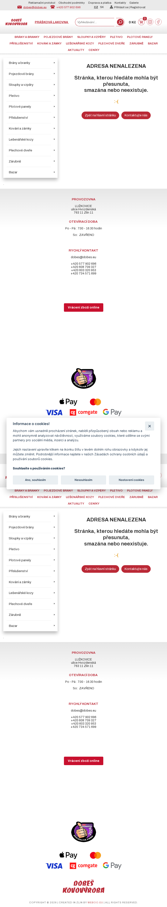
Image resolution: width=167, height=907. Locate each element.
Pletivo (116, 37)
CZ (96, 7)
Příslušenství (21, 43)
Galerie (134, 2)
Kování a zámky (49, 43)
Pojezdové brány (58, 37)
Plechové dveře (111, 43)
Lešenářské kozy (80, 43)
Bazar (153, 43)
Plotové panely (140, 37)
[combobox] (94, 22)
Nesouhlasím (83, 480)
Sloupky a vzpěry (91, 37)
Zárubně (136, 43)
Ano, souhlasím (35, 480)
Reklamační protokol (41, 2)
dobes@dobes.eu (35, 7)
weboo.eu (95, 902)
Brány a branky (27, 37)
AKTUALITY (76, 50)
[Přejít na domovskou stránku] (16, 24)
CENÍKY (94, 50)
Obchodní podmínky (71, 2)
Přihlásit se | (122, 7)
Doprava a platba (99, 2)
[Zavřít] (149, 426)
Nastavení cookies (131, 480)
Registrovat (137, 7)
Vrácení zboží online (83, 307)
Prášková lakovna (52, 22)
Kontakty (120, 2)
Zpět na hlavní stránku (100, 115)
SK (102, 7)
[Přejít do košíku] (141, 24)
